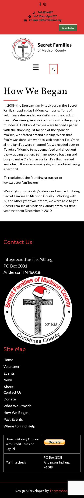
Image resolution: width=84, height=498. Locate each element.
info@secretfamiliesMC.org (28, 259)
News (8, 380)
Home (8, 360)
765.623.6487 (16, 253)
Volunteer (11, 366)
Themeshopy (59, 491)
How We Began (16, 412)
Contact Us (12, 392)
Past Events (13, 419)
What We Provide (18, 406)
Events (9, 373)
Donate (10, 399)
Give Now (68, 28)
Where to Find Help (19, 426)
